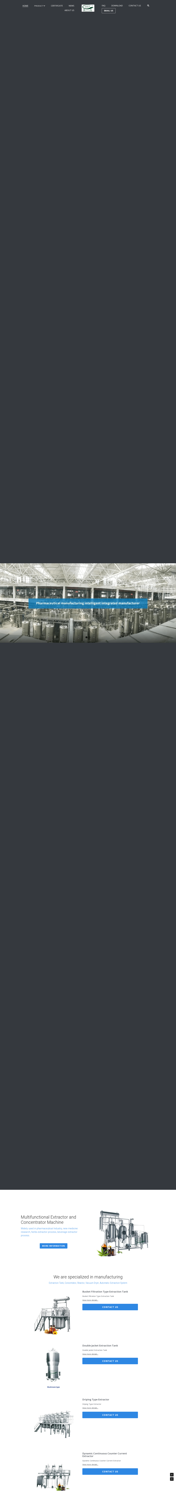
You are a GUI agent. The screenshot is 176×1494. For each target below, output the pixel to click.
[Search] (148, 5)
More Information (53, 1246)
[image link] (88, 8)
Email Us (108, 10)
